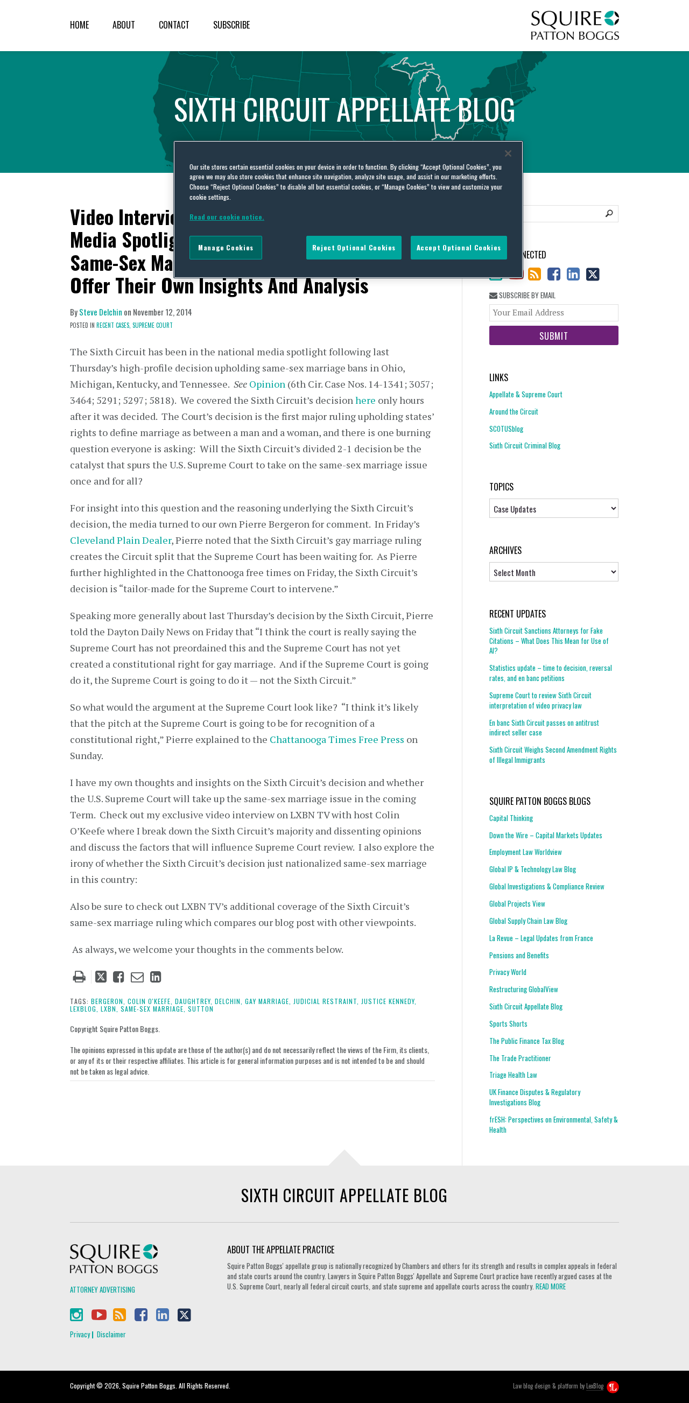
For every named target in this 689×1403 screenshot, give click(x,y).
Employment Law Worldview (525, 851)
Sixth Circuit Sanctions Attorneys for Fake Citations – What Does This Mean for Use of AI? (549, 641)
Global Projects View (517, 903)
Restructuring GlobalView (523, 989)
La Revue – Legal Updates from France (541, 937)
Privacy (80, 1334)
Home (79, 24)
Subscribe (231, 24)
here (365, 400)
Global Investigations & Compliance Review (546, 886)
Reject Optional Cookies (354, 247)
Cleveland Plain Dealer (120, 540)
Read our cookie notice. (226, 217)
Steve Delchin (100, 312)
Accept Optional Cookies (459, 247)
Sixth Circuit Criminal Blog (524, 445)
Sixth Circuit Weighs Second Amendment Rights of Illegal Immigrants (553, 754)
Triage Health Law (513, 1074)
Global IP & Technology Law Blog (532, 869)
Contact (174, 24)
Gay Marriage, (268, 1001)
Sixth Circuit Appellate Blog (526, 1006)
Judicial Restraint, (326, 1001)
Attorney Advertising (102, 1289)
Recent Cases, (113, 325)
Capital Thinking (511, 818)
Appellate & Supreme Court (526, 394)
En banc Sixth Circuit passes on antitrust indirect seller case (544, 727)
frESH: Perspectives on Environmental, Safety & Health (553, 1124)
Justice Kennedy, (389, 1001)
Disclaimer (111, 1334)
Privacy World (507, 971)
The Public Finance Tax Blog (526, 1040)
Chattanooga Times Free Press (337, 739)
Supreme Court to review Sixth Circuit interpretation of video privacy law (540, 700)
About (124, 24)
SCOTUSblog (506, 428)
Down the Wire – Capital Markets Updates (545, 835)
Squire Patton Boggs (575, 25)
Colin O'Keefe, (150, 1001)
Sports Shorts (508, 1023)
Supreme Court (152, 325)
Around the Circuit (513, 411)
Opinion (267, 383)
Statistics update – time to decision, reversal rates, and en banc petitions (550, 672)
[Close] (508, 153)
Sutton (201, 1008)
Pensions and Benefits (519, 955)
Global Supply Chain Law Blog (528, 920)
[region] (348, 209)
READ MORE (551, 1286)
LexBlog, (84, 1008)
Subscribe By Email (526, 295)
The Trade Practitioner (520, 1058)
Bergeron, (108, 1001)
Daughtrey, (194, 1001)
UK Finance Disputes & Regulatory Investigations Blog (534, 1096)
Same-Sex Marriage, (153, 1008)
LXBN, (109, 1008)
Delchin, (229, 1001)
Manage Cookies (226, 247)
